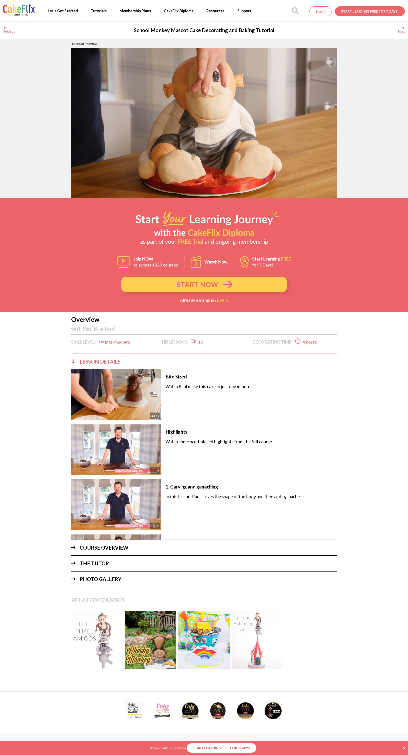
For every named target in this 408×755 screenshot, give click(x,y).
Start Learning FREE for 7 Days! (370, 11)
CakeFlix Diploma (179, 11)
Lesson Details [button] (100, 361)
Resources (215, 11)
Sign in (321, 11)
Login (222, 299)
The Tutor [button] (94, 563)
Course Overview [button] (104, 547)
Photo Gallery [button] (100, 579)
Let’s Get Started (63, 11)
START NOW (197, 284)
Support (244, 11)
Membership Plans (135, 11)
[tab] (204, 361)
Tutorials (99, 11)
